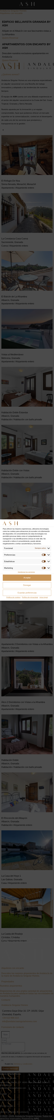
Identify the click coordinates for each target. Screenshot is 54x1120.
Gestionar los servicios (26, 572)
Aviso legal (43, 597)
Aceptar (27, 577)
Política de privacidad (30, 597)
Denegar (27, 585)
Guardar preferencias (27, 593)
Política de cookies (13, 597)
